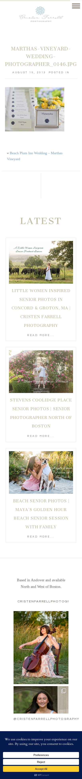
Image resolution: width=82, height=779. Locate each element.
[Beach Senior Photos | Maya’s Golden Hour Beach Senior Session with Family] (41, 472)
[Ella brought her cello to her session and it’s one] (41, 647)
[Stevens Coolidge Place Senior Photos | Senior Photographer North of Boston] (41, 371)
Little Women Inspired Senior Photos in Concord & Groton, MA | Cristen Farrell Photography (41, 308)
